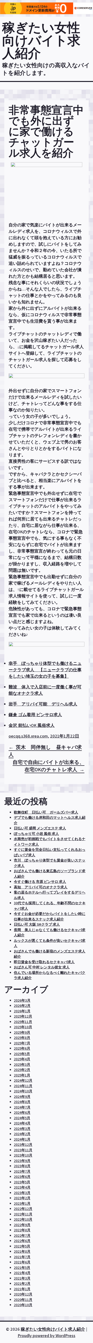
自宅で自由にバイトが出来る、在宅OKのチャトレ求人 (48, 766)
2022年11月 (23, 1214)
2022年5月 (22, 1246)
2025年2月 (22, 1069)
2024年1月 (22, 1139)
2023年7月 (22, 1171)
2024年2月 (22, 1134)
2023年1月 (22, 1203)
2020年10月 (23, 1305)
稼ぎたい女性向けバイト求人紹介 (41, 40)
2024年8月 (22, 1102)
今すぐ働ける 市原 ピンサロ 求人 (40, 881)
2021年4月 (22, 1273)
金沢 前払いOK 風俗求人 (32, 725)
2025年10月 (23, 1027)
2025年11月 (23, 1021)
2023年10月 (23, 1155)
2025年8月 (22, 1037)
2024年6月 (22, 1112)
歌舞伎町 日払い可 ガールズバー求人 (46, 812)
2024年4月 (22, 1123)
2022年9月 (22, 1225)
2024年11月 (23, 1086)
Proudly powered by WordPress (46, 1335)
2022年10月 (23, 1219)
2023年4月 (22, 1187)
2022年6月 (22, 1240)
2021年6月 (22, 1262)
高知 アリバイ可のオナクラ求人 (40, 887)
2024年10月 (23, 1091)
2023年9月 (22, 1160)
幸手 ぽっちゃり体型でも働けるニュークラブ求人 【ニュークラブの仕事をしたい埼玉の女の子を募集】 (45, 670)
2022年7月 (22, 1235)
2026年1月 (22, 1011)
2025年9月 (22, 1032)
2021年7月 (22, 1257)
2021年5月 (22, 1267)
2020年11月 (23, 1299)
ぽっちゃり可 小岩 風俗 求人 (36, 833)
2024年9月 (22, 1096)
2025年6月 (22, 1048)
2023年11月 (23, 1150)
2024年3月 (22, 1128)
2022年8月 (22, 1230)
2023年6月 (22, 1176)
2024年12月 (23, 1080)
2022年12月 (23, 1208)
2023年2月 (22, 1198)
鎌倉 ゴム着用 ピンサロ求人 (35, 714)
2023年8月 (22, 1166)
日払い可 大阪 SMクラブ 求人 (37, 924)
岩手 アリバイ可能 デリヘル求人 (43, 704)
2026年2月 (22, 1005)
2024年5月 (22, 1118)
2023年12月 (23, 1144)
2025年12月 (23, 1016)
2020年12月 (23, 1294)
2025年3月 (22, 1064)
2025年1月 (22, 1075)
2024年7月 (22, 1107)
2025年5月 (22, 1054)
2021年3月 (22, 1278)
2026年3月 (22, 1000)
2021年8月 (22, 1251)
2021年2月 (22, 1283)
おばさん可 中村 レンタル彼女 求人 (42, 967)
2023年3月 (22, 1193)
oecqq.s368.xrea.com (28, 736)
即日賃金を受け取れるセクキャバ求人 (44, 962)
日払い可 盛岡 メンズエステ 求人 (40, 828)
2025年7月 (22, 1043)
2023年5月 (22, 1182)
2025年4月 (22, 1059)
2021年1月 (22, 1289)
